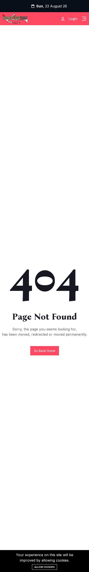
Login (72, 19)
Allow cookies (44, 567)
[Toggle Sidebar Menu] (84, 18)
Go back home (44, 351)
